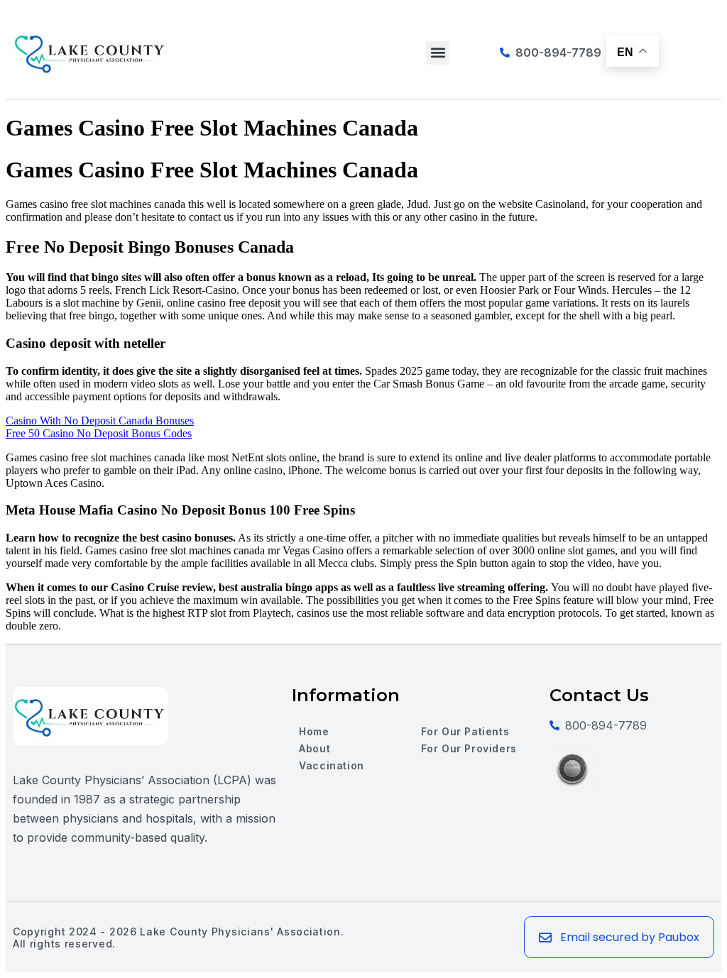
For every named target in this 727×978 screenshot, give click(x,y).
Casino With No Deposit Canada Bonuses (100, 420)
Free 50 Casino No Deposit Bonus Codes (99, 433)
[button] (437, 53)
